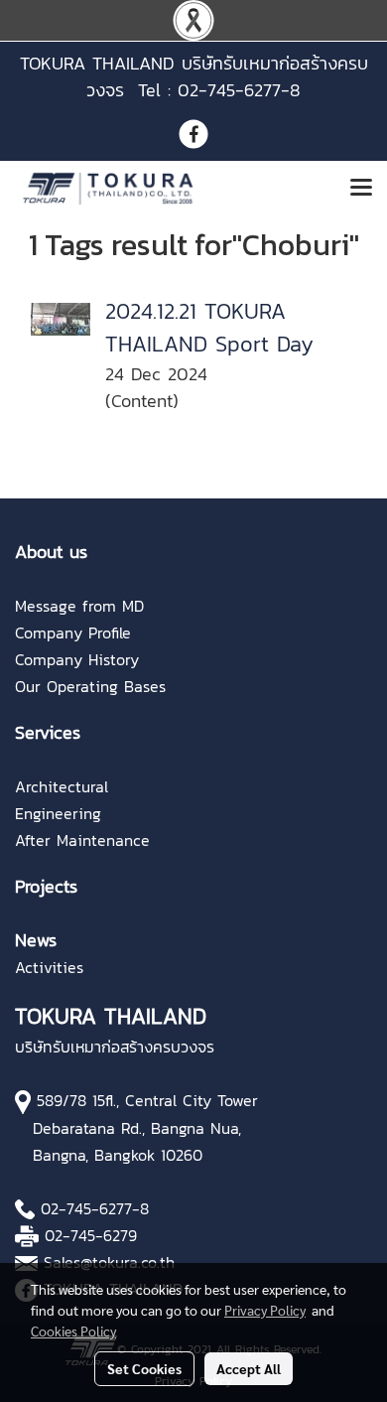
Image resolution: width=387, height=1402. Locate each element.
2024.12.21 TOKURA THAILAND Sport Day (209, 327)
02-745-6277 (86, 1208)
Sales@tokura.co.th (109, 1262)
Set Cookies (144, 1368)
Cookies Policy (73, 1330)
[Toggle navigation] (361, 188)
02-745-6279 (91, 1235)
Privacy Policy (265, 1310)
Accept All (248, 1368)
